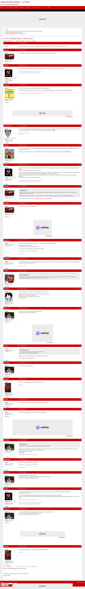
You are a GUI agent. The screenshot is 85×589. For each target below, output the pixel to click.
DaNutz (6, 65)
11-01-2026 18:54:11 (22, 459)
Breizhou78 (7, 258)
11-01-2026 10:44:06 (22, 409)
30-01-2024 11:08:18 (22, 65)
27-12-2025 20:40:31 (22, 258)
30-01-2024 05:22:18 (22, 43)
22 (26, 40)
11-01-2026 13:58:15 (22, 439)
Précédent (9, 40)
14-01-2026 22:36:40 (22, 472)
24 (30, 40)
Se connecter (34, 7)
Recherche (22, 7)
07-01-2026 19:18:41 (22, 362)
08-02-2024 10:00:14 (22, 186)
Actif (13, 10)
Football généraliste (15, 38)
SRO (44, 7)
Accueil (2, 7)
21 (23, 40)
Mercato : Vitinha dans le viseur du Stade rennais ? (16, 33)
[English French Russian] (3, 585)
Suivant (34, 40)
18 (16, 40)
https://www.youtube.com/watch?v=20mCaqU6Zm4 (41, 198)
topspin (6, 399)
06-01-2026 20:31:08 (22, 308)
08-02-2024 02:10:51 (22, 145)
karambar (6, 85)
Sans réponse (17, 10)
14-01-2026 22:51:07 (22, 488)
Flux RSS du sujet (80, 582)
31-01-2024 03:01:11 (22, 85)
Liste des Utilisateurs (9, 7)
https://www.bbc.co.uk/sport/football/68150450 (61, 151)
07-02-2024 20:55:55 (22, 125)
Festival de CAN (28, 38)
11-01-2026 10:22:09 (22, 399)
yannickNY (7, 240)
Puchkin (6, 145)
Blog (49, 7)
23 (28, 40)
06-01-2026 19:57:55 (22, 288)
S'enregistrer (27, 7)
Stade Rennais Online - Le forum (15, 2)
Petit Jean (6, 308)
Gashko (6, 270)
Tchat (39, 7)
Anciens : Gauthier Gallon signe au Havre (14, 32)
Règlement (16, 7)
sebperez (6, 50)
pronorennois (7, 125)
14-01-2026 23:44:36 (22, 546)
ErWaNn (6, 379)
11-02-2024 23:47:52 (22, 240)
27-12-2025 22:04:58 (22, 270)
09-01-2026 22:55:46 (22, 379)
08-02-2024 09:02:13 (22, 164)
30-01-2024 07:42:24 (22, 49)
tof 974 (6, 345)
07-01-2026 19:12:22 (22, 345)
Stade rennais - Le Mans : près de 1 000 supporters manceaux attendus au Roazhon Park (24, 31)
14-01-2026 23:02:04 (22, 508)
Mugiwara (6, 288)
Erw (5, 409)
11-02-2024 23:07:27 (22, 203)
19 (19, 40)
